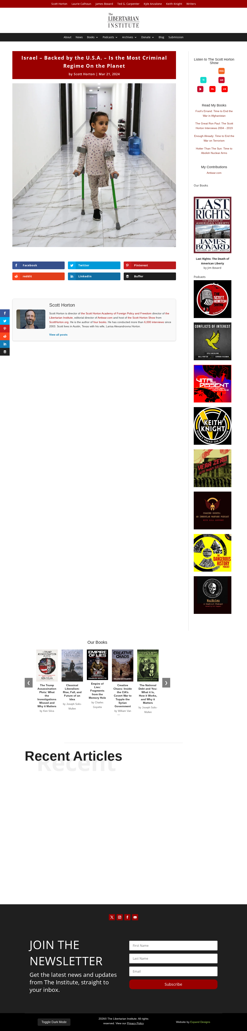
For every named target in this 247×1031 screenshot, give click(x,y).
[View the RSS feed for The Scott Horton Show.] (221, 71)
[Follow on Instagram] (120, 917)
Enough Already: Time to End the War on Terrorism (214, 138)
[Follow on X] (112, 917)
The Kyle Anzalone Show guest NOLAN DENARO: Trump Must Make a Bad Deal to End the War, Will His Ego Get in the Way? (123, 861)
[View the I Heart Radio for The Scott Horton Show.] (221, 80)
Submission (176, 37)
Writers (191, 4)
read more (123, 801)
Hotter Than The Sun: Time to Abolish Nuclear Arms (214, 151)
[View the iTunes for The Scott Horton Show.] (206, 74)
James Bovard (104, 4)
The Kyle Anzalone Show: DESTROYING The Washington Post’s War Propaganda (123, 788)
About (67, 37)
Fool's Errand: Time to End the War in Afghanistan (214, 113)
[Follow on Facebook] (127, 917)
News (79, 37)
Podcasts (108, 37)
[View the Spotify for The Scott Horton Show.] (200, 74)
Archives (127, 37)
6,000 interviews (154, 322)
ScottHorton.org (59, 322)
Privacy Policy (135, 1023)
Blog (161, 37)
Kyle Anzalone (153, 4)
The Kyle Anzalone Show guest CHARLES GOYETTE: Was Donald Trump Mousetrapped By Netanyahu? (123, 823)
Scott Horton (59, 4)
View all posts (58, 334)
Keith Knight (174, 4)
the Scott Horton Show (141, 317)
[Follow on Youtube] (135, 917)
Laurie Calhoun (81, 4)
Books (91, 37)
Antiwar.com (105, 317)
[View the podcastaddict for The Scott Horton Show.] (212, 89)
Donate (146, 37)
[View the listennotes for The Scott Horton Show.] (224, 89)
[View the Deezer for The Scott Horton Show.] (212, 83)
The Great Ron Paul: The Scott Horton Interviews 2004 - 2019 (214, 126)
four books (99, 322)
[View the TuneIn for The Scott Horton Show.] (203, 80)
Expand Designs (200, 1021)
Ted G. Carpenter (128, 4)
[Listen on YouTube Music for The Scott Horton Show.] (212, 74)
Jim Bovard (214, 268)
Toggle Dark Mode (54, 1022)
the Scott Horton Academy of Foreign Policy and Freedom (116, 313)
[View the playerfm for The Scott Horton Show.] (200, 89)
